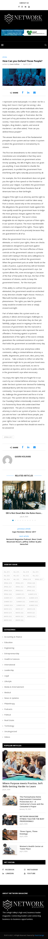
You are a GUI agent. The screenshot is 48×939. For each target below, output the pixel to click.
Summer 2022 (20, 602)
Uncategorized (10, 731)
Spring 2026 (8, 594)
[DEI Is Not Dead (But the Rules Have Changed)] (24, 495)
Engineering (9, 648)
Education (8, 642)
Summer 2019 (33, 598)
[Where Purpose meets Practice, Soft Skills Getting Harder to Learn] (24, 766)
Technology (9, 726)
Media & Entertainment (14, 687)
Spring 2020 (31, 583)
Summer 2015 (20, 594)
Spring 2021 (8, 587)
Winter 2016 (8, 609)
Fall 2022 (26, 576)
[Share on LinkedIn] (28, 92)
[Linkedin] (25, 7)
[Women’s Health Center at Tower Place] (9, 850)
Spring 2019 (20, 583)
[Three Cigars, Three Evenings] (9, 835)
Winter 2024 (31, 616)
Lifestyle (8, 681)
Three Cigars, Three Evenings (28, 832)
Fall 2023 (36, 576)
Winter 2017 (20, 609)
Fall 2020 (7, 576)
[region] (24, 33)
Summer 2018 (20, 598)
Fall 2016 (16, 572)
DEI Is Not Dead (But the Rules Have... (24, 513)
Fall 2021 (16, 576)
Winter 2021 (31, 613)
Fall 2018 (26, 572)
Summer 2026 (33, 605)
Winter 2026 (20, 620)
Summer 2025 (20, 605)
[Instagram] (22, 7)
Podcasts (8, 709)
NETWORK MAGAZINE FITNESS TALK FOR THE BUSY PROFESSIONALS (32, 818)
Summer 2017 (8, 598)
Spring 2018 (8, 583)
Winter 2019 (8, 613)
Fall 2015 (7, 572)
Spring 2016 (27, 579)
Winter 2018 (31, 609)
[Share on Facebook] (22, 92)
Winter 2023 (20, 616)
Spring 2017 (8, 437)
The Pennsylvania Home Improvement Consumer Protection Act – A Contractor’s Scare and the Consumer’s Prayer (32, 802)
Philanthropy (9, 703)
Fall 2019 (36, 572)
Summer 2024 (8, 605)
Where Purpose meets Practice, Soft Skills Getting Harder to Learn (22, 785)
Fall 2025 (16, 579)
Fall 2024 (7, 579)
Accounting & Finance (13, 637)
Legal (6, 675)
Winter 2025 (8, 620)
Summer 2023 (33, 602)
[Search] (45, 45)
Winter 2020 (20, 613)
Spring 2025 (31, 590)
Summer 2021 (8, 602)
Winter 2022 (8, 616)
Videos (7, 737)
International (9, 664)
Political (7, 714)
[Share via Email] (34, 92)
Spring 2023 (31, 587)
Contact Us (24, 3)
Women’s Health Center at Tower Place (31, 847)
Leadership (9, 670)
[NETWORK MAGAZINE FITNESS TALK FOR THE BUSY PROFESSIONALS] (9, 820)
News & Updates (11, 698)
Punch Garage (39, 935)
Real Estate (9, 720)
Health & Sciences (12, 659)
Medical (7, 692)
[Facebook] (18, 7)
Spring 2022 (20, 587)
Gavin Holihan (14, 64)
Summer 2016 (32, 594)
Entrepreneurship (11, 653)
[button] (24, 33)
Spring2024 (19, 590)
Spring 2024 (8, 590)
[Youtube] (29, 7)
